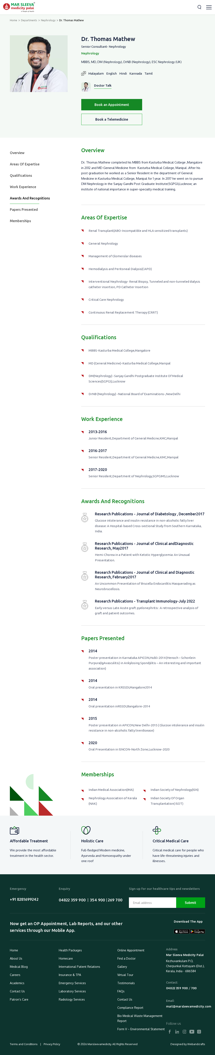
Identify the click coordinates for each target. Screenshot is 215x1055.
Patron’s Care (19, 999)
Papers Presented (24, 209)
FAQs (121, 991)
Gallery (122, 966)
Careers (15, 975)
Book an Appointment (111, 105)
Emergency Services (72, 983)
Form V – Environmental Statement (141, 1029)
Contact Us (17, 991)
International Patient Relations (79, 966)
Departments (29, 20)
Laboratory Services (72, 991)
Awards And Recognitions (30, 198)
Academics (17, 983)
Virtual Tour (125, 975)
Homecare (66, 958)
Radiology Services (72, 999)
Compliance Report (130, 1007)
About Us (16, 958)
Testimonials (126, 983)
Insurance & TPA (70, 975)
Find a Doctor (126, 958)
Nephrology (48, 20)
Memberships (20, 221)
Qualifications (21, 175)
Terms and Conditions (24, 1044)
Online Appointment (130, 950)
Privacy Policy (51, 1044)
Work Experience (23, 187)
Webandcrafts (196, 1044)
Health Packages (70, 950)
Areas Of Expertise (24, 164)
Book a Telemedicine (111, 119)
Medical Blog (19, 966)
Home (13, 20)
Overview (17, 153)
